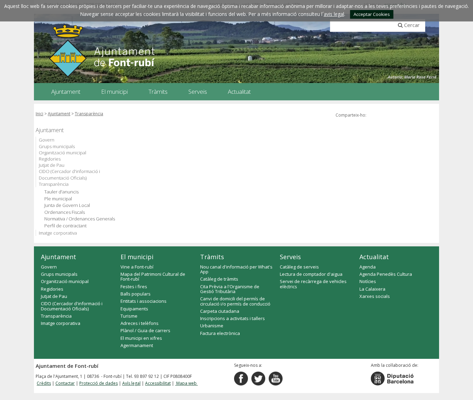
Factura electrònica (220, 333)
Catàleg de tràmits (219, 279)
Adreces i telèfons (140, 323)
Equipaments (134, 309)
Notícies (367, 281)
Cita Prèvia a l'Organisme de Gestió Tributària (229, 288)
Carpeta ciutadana (219, 311)
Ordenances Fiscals (64, 212)
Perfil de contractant (65, 226)
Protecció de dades (98, 383)
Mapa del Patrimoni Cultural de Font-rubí (153, 276)
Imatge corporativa (58, 233)
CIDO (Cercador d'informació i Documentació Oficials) (69, 174)
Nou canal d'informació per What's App (236, 269)
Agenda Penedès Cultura (385, 274)
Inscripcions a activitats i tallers (232, 318)
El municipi (137, 257)
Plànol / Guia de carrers (145, 330)
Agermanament (137, 345)
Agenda (367, 267)
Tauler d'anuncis (61, 192)
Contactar (65, 383)
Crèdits (44, 383)
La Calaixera (372, 289)
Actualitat (374, 257)
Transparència (89, 114)
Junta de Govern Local (67, 205)
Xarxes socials (374, 296)
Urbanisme (211, 325)
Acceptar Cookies (372, 14)
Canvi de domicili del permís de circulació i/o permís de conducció (235, 301)
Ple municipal (58, 199)
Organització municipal (62, 152)
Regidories (50, 159)
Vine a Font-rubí (137, 267)
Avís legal (131, 383)
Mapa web (186, 383)
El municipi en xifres (141, 338)
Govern (46, 140)
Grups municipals (57, 146)
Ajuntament (59, 114)
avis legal (334, 14)
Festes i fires (134, 286)
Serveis (290, 257)
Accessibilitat (158, 383)
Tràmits (212, 257)
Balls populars (136, 294)
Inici (39, 114)
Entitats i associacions (144, 301)
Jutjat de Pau (51, 165)
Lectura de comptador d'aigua (311, 274)
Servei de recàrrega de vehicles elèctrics (313, 283)
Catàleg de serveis (299, 267)
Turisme (129, 316)
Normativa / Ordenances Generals (79, 219)
